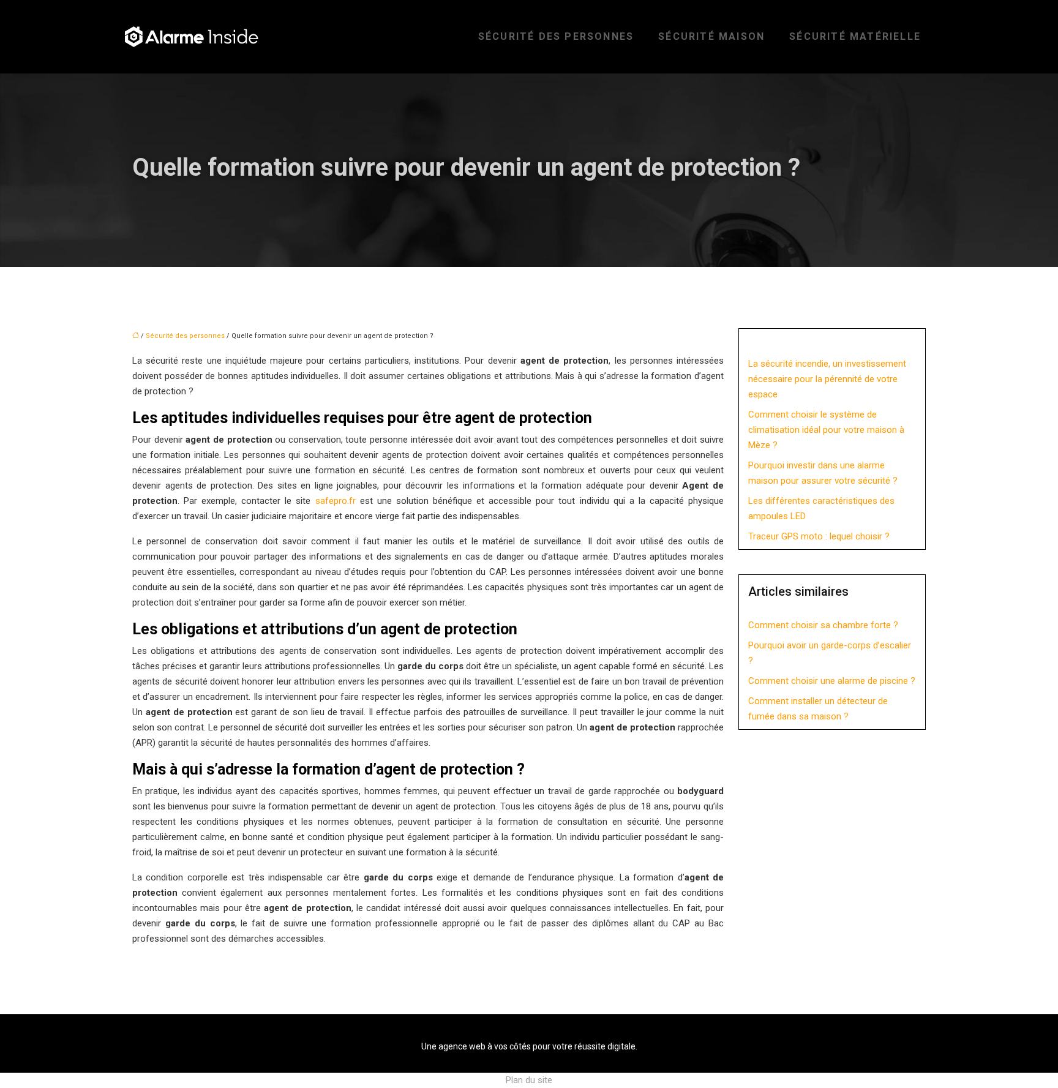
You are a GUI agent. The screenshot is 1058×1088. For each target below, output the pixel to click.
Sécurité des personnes (556, 36)
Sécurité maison (711, 36)
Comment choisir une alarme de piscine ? (831, 680)
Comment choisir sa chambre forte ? (823, 625)
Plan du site (529, 1080)
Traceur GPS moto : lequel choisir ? (819, 536)
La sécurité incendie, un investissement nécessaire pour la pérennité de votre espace (827, 379)
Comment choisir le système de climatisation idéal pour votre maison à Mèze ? (826, 430)
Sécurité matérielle (855, 36)
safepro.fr (335, 500)
